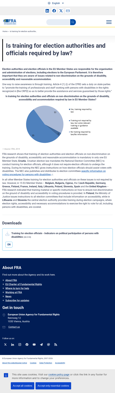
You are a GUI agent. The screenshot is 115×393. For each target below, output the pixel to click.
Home (5, 31)
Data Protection (45, 363)
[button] (47, 10)
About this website (9, 363)
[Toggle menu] (109, 22)
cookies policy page (58, 374)
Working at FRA (13, 292)
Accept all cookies (22, 385)
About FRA (11, 280)
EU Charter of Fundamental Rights (23, 284)
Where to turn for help (17, 288)
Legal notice (22, 363)
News (8, 296)
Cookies (33, 363)
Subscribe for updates (17, 300)
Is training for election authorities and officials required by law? (35, 31)
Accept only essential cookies (53, 385)
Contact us (14, 327)
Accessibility (60, 363)
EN (8, 244)
